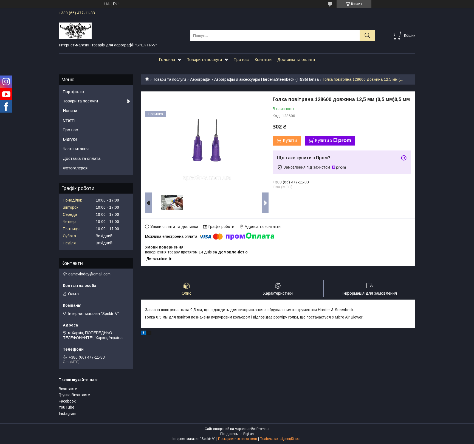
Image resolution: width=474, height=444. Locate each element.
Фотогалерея (75, 168)
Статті (69, 120)
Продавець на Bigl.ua (237, 434)
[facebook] (143, 333)
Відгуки (70, 139)
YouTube (66, 407)
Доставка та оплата (296, 59)
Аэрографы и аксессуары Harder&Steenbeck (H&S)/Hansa (266, 79)
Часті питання (76, 148)
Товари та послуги (204, 59)
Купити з (323, 140)
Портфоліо (73, 91)
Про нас (241, 59)
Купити (290, 140)
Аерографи (200, 79)
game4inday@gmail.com (89, 274)
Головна (167, 59)
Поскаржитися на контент (237, 439)
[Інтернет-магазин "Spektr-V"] (121, 30)
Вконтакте (68, 389)
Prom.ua (262, 429)
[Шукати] (367, 35)
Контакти (263, 59)
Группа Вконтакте (74, 395)
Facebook (67, 401)
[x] (149, 333)
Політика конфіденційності (280, 439)
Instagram (67, 413)
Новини (70, 110)
